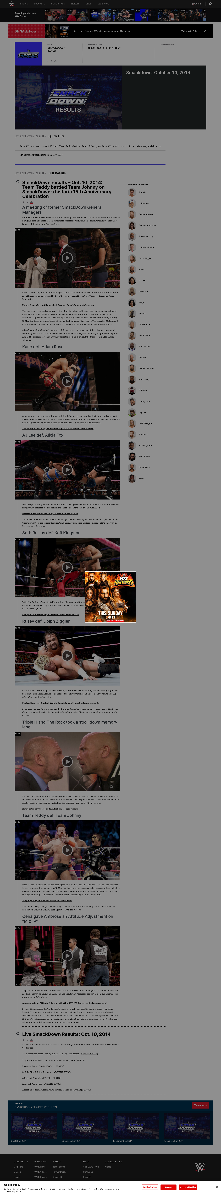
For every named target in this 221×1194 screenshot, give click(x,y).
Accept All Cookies (188, 1187)
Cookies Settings (150, 1187)
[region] (110, 1187)
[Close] (217, 1187)
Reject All (168, 1187)
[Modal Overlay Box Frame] (110, 597)
